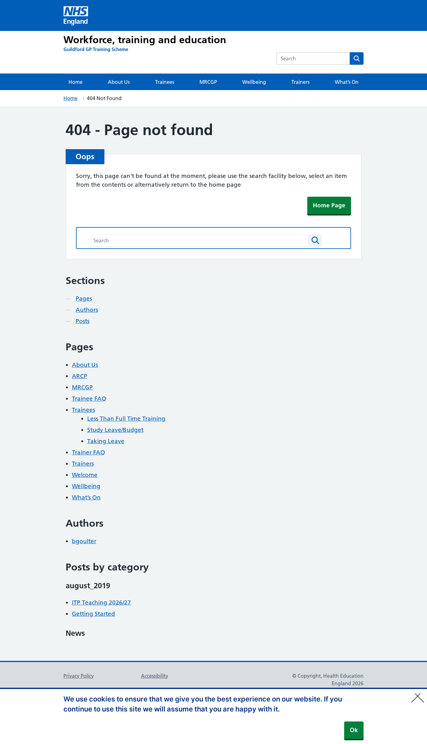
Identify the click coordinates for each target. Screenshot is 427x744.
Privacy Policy (78, 676)
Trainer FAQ (88, 452)
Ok (354, 730)
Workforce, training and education (144, 40)
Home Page (329, 205)
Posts (82, 321)
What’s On (347, 82)
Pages (84, 298)
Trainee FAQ (89, 398)
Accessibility (154, 676)
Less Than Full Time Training (126, 418)
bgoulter (84, 541)
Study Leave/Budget (115, 429)
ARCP (79, 376)
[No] (419, 694)
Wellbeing (254, 82)
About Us (119, 82)
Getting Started (93, 613)
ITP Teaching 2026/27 (101, 602)
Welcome (85, 474)
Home (75, 82)
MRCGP (208, 82)
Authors (87, 309)
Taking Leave (105, 441)
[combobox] (313, 58)
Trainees (164, 82)
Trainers (300, 82)
